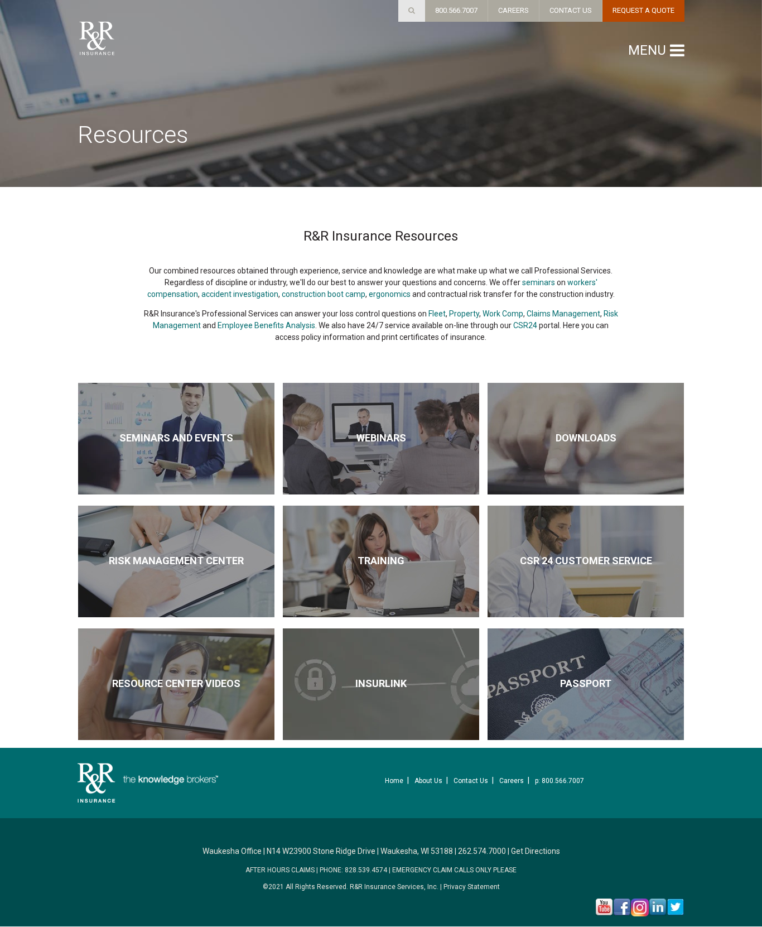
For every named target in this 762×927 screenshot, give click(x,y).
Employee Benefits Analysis (266, 325)
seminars (538, 282)
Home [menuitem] (394, 781)
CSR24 (525, 325)
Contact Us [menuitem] (471, 781)
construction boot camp (323, 294)
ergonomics (390, 294)
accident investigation (239, 294)
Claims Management (563, 313)
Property (464, 313)
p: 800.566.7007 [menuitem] (559, 781)
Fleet (437, 313)
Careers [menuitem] (511, 781)
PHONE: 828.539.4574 (353, 870)
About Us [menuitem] (428, 781)
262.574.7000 (482, 851)
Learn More (176, 464)
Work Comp (503, 313)
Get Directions (535, 851)
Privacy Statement (471, 887)
